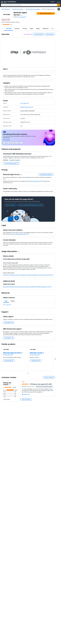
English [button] (52, 1)
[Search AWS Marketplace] (58, 5)
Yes (21, 125)
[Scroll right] (54, 28)
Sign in (58, 2)
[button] (21, 15)
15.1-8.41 (22, 118)
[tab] (8, 28)
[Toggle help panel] (58, 9)
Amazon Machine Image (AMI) (27, 110)
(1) (11, 24)
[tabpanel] (28, 305)
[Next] (55, 359)
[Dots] (27, 373)
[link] (48, 9)
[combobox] (29, 5)
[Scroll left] (3, 28)
